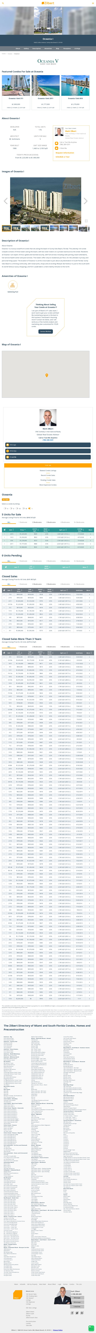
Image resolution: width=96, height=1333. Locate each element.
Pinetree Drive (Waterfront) (70, 1205)
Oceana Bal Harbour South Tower (12, 1074)
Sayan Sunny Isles (67, 1156)
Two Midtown (34, 1153)
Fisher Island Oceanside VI (10, 1117)
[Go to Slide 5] (45, 228)
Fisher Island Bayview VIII (10, 1142)
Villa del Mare (7, 1123)
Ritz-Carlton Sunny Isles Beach (71, 1154)
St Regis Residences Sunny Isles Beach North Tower (76, 1157)
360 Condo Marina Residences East (72, 1088)
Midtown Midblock (36, 1150)
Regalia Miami (67, 1151)
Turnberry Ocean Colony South (71, 1174)
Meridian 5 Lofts (35, 1266)
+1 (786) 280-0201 (76, 1294)
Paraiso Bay (34, 1137)
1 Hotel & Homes (35, 1213)
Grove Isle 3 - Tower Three (11, 1229)
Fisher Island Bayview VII (10, 1140)
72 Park (33, 1207)
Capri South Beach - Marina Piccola (72, 1071)
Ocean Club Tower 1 (9, 1212)
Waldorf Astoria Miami (37, 1036)
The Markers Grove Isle (10, 1243)
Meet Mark (42, 1284)
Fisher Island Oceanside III (10, 1112)
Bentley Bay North (68, 1064)
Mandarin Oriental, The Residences (13, 1095)
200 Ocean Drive (35, 1241)
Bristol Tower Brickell (36, 1061)
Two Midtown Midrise (36, 1156)
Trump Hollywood (8, 1176)
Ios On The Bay (35, 1131)
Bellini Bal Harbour (8, 1066)
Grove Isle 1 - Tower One (10, 1225)
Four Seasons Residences (37, 1072)
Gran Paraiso (34, 1128)
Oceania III (66, 1142)
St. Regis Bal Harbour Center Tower (13, 1080)
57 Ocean (33, 1165)
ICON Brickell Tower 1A (37, 1074)
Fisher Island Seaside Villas (10, 1122)
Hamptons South (8, 1043)
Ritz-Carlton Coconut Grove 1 (11, 1239)
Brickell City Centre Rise (37, 1055)
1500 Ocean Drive (35, 1212)
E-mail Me (13, 457)
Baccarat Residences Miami (38, 1052)
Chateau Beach (67, 1125)
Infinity (33, 1080)
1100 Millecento (35, 1041)
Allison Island (66, 1196)
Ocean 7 (65, 1137)
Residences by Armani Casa (70, 1153)
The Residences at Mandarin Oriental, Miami (42, 1109)
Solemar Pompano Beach (69, 1108)
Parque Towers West (68, 1114)
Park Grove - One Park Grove (11, 1236)
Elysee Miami (34, 1126)
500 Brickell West (35, 1105)
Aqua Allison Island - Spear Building (40, 1171)
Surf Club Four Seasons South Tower (72, 1185)
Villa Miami (34, 1143)
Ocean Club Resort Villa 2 (10, 1210)
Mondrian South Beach (69, 1080)
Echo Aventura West (9, 1040)
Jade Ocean (66, 1128)
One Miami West (8, 1267)
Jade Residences (35, 1081)
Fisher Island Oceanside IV (10, 1114)
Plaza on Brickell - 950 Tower (38, 1091)
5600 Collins (34, 1163)
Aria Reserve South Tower (38, 1119)
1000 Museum (7, 1249)
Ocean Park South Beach (37, 1274)
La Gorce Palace (35, 1190)
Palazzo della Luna (8, 1126)
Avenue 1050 (34, 1046)
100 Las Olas (7, 1146)
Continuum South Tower (37, 1250)
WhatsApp (13, 451)
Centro (5, 1255)
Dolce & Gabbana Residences (38, 1064)
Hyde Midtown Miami (36, 1148)
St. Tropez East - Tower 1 (69, 1117)
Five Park (33, 1255)
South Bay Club (67, 1081)
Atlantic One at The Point (10, 1055)
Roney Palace (34, 1233)
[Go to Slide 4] (35, 228)
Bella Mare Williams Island (10, 1058)
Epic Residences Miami (37, 1067)
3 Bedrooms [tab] (51, 522)
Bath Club (33, 1174)
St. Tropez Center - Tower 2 (70, 1116)
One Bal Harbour (8, 1075)
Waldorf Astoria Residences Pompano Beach (74, 1109)
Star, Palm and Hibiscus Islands (71, 1208)
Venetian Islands (67, 1212)
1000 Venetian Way (68, 1049)
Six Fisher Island (8, 1131)
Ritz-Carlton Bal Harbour (10, 1077)
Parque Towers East (68, 1112)
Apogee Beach (7, 1171)
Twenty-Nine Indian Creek (38, 1160)
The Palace (6, 1085)
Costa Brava (66, 1052)
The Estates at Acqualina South (71, 1162)
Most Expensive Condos (48, 485)
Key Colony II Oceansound (10, 1187)
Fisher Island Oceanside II (10, 1111)
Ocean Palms (7, 1174)
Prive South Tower (8, 1052)
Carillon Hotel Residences (38, 1181)
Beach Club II (7, 1165)
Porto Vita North (8, 1044)
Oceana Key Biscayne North (11, 1191)
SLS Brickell (34, 1095)
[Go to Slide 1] (6, 228)
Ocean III (65, 1146)
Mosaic (33, 1232)
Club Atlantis (34, 1159)
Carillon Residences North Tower (39, 1182)
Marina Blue (7, 1261)
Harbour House (8, 1067)
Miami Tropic (7, 1246)
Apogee (33, 1247)
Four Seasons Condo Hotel (38, 1071)
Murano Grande (35, 1270)
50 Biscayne (7, 1250)
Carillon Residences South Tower (39, 1184)
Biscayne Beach (35, 1122)
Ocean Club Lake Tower (10, 1199)
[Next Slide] (85, 200)
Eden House (34, 1185)
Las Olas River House (9, 1150)
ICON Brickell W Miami (37, 1078)
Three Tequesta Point (37, 1111)
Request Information (65, 153)
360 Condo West (67, 1091)
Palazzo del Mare (8, 1128)
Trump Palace (67, 1163)
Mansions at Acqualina (69, 1133)
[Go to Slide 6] (54, 228)
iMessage (13, 445)
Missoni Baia (34, 1151)
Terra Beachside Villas (37, 1196)
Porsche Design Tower (69, 1150)
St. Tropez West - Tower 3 (70, 1119)
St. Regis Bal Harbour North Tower (12, 1081)
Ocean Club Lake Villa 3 (10, 1204)
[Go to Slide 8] (73, 228)
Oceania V (66, 1145)
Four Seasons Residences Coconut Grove (14, 1221)
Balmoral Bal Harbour (9, 1064)
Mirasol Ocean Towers (37, 1230)
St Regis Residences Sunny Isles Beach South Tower (76, 1159)
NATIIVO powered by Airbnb (11, 1264)
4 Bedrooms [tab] (65, 647)
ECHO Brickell (34, 1066)
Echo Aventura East (9, 1038)
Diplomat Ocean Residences (11, 1173)
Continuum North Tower (37, 1249)
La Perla (65, 1131)
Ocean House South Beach (38, 1272)
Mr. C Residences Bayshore (11, 1232)
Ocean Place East (35, 1275)
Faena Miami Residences (37, 1069)
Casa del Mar (7, 1179)
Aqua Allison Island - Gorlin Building (40, 1170)
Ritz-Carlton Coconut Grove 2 (11, 1241)
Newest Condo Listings (48, 470)
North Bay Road (67, 1202)
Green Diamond (35, 1187)
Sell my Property (32, 1284)
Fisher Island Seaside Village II (11, 1120)
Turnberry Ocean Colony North (71, 1173)
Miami (16, 1284)
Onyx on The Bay (35, 1134)
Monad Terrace (67, 1078)
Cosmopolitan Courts (36, 1252)
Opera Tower (34, 1136)
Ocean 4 (65, 1136)
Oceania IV (66, 1143)
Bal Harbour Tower (9, 1063)
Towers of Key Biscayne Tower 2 (12, 1196)
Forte (64, 1191)
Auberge (6, 1154)
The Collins (34, 1198)
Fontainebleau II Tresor (37, 1227)
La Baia (5, 1088)
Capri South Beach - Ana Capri (71, 1067)
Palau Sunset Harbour (69, 1057)
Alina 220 (6, 1094)
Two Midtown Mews (36, 1154)
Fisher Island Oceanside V (10, 1116)
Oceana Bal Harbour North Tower (12, 1072)
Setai (32, 1235)
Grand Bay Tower (8, 1184)
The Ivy (33, 1098)
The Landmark (7, 1047)
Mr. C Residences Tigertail (10, 1233)
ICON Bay (33, 1129)
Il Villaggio (33, 1229)
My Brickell (34, 1089)
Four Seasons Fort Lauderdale (11, 1157)
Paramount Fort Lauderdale (11, 1160)
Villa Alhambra (7, 1102)
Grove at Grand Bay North (10, 1222)
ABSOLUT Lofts (35, 1246)
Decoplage (34, 1219)
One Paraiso (34, 1133)
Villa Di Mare (34, 1201)
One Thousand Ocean (9, 1097)
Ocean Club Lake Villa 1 (10, 1201)
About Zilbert (52, 1284)
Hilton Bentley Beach (36, 1258)
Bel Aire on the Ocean (37, 1176)
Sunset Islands (67, 1210)
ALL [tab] (9, 522)
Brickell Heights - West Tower (38, 1060)
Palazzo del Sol (7, 1129)
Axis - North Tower (36, 1049)
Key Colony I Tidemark (9, 1188)
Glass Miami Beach (36, 1256)
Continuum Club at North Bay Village (72, 1092)
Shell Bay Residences (9, 1168)
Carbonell (33, 1106)
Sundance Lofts (67, 1043)
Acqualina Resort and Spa (69, 1123)
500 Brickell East (35, 1043)
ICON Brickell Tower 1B (37, 1075)
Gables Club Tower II (9, 1106)
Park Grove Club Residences (11, 1235)
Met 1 (32, 1086)
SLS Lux (33, 1097)
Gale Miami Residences (10, 1256)
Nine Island (66, 1055)
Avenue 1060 (34, 1047)
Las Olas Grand (7, 1148)
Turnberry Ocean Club (69, 1171)
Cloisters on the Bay (9, 1218)
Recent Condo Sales (48, 475)
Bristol (65, 1190)
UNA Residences (35, 1102)
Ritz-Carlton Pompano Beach (70, 1105)
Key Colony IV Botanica (9, 1190)
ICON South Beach (36, 1260)
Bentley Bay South (68, 1066)
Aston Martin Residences (10, 1253)
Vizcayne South (8, 1275)
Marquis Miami (7, 1263)
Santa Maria (34, 1094)
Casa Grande (34, 1218)
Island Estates (66, 1199)
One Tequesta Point (36, 1108)
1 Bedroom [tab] (23, 647)
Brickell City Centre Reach (38, 1054)
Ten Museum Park (8, 1270)
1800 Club (33, 1116)
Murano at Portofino (36, 1269)
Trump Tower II (67, 1168)
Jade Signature (67, 1129)
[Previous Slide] (5, 200)
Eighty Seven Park (35, 1208)
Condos (71, 1284)
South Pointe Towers (68, 1041)
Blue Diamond (35, 1177)
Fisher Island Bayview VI (10, 1139)
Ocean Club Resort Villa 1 (10, 1208)
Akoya (32, 1167)
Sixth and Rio (7, 1151)
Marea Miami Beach (36, 1264)
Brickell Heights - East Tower (38, 1058)
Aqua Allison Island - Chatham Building (41, 1168)
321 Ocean (34, 1244)
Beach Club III (7, 1167)
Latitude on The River (36, 1083)
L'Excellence (34, 1191)
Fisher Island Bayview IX (10, 1136)
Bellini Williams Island (9, 1060)
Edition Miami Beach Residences (39, 1221)
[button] (45, 200)
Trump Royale (67, 1165)
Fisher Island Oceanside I (10, 1109)
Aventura (65, 1198)
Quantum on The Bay (36, 1142)
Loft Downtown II (8, 1260)
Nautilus (65, 1201)
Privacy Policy (58, 1330)
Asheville (22, 1284)
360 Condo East (67, 1086)
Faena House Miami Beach (38, 1224)
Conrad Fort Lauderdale (10, 1156)
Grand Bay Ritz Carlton (9, 1182)
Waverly (65, 1083)
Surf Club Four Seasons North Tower (72, 1184)
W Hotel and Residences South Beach (40, 1238)
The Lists (79, 1284)
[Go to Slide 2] (16, 228)
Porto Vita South (8, 1046)
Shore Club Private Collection (38, 1236)
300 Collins (34, 1243)
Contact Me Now (45, 331)
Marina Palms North (68, 1097)
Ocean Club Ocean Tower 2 (11, 1207)
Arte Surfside (66, 1177)
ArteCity (33, 1215)
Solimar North (67, 1181)
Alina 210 (6, 1092)
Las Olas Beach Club (9, 1159)
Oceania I (65, 1139)
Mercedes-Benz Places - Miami (39, 1085)
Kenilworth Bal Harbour (10, 1069)
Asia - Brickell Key (35, 1044)
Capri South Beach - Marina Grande (72, 1069)
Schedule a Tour (63, 157)
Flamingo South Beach (69, 1072)
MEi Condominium (36, 1193)
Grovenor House (8, 1230)
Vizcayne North (8, 1274)
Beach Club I (7, 1163)
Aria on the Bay (35, 1117)
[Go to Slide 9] (83, 228)
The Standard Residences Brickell (40, 1100)
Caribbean (34, 1179)
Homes (65, 1284)
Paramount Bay (35, 1140)
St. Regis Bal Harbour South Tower (12, 1083)
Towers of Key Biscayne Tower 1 (12, 1194)
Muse (64, 1134)
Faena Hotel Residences (37, 1222)
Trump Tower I (67, 1167)
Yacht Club (66, 1044)
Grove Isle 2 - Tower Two (10, 1227)
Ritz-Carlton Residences (37, 1204)
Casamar (65, 1102)
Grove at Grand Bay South (10, 1224)
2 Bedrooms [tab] (37, 522)
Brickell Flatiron (35, 1057)
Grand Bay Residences (9, 1181)
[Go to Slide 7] (64, 228)
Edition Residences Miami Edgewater (40, 1125)
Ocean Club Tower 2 (9, 1213)
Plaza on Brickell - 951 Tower (38, 1092)
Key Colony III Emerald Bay (10, 1185)
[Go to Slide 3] (25, 228)
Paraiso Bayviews (35, 1139)
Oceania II (66, 1140)
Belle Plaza (66, 1050)
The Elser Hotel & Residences (11, 1272)
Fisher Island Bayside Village (11, 1134)
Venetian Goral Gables (9, 1100)
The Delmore (66, 1187)
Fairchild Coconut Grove (10, 1219)
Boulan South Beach (36, 1216)
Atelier (33, 1173)
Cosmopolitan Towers (37, 1253)
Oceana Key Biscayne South (11, 1193)
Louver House (35, 1263)
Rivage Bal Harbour (9, 1078)
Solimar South (67, 1182)
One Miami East (8, 1266)
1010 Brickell (34, 1040)
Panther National (67, 1204)
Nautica (33, 1194)
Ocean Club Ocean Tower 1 (11, 1205)
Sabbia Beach (66, 1106)
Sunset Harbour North (69, 1058)
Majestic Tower (8, 1071)
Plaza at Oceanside (68, 1103)
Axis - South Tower (36, 1050)
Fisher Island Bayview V (10, 1137)
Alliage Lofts (66, 1063)
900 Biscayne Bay (8, 1252)
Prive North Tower (8, 1050)
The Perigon (34, 1199)
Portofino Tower (67, 1040)
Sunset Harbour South (69, 1060)
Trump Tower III (67, 1170)
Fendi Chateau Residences (70, 1179)
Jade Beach (66, 1126)
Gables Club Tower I (9, 1105)
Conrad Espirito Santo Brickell (39, 1063)
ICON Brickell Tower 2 (37, 1077)
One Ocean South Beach (69, 1038)
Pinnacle (65, 1148)
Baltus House (34, 1120)
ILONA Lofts (34, 1261)
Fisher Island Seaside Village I (11, 1119)
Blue (32, 1123)
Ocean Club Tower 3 (9, 1215)
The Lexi (65, 1094)
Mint (32, 1088)
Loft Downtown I (8, 1258)
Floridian (65, 1074)
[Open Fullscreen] (86, 221)
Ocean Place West (68, 1036)
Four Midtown (35, 1146)
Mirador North (67, 1075)
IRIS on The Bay (35, 1188)
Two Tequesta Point (36, 1112)
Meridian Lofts (35, 1267)
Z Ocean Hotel (67, 1046)
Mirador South (67, 1077)
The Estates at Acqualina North (71, 1160)
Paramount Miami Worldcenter (12, 1269)
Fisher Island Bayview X (10, 1143)
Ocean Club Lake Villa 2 (10, 1202)
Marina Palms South (68, 1098)
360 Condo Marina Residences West (72, 1089)
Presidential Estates (68, 1207)
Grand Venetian (67, 1054)
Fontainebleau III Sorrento (38, 1225)
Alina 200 (6, 1091)
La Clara (65, 1193)
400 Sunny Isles (67, 1122)
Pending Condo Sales (48, 480)
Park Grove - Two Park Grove (11, 1238)
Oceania (10, 53)
